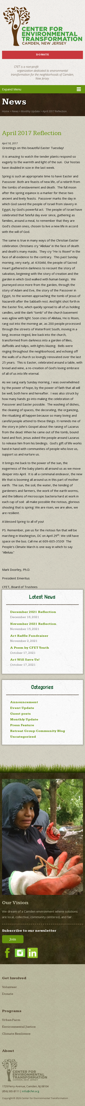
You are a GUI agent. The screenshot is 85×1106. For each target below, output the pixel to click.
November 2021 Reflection (33, 624)
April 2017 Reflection (54, 111)
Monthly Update (30, 111)
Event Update (22, 708)
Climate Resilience (16, 1034)
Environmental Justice (19, 1027)
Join (12, 939)
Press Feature (22, 725)
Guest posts (20, 714)
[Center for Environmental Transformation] (42, 26)
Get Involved (14, 978)
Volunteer (9, 987)
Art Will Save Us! (25, 660)
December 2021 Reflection (33, 612)
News (15, 111)
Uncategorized (23, 737)
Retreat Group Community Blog (37, 731)
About (8, 1051)
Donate (42, 54)
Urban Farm (11, 1020)
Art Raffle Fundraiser (29, 636)
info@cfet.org (30, 1091)
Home (5, 111)
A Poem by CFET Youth (29, 648)
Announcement (24, 702)
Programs (11, 1011)
